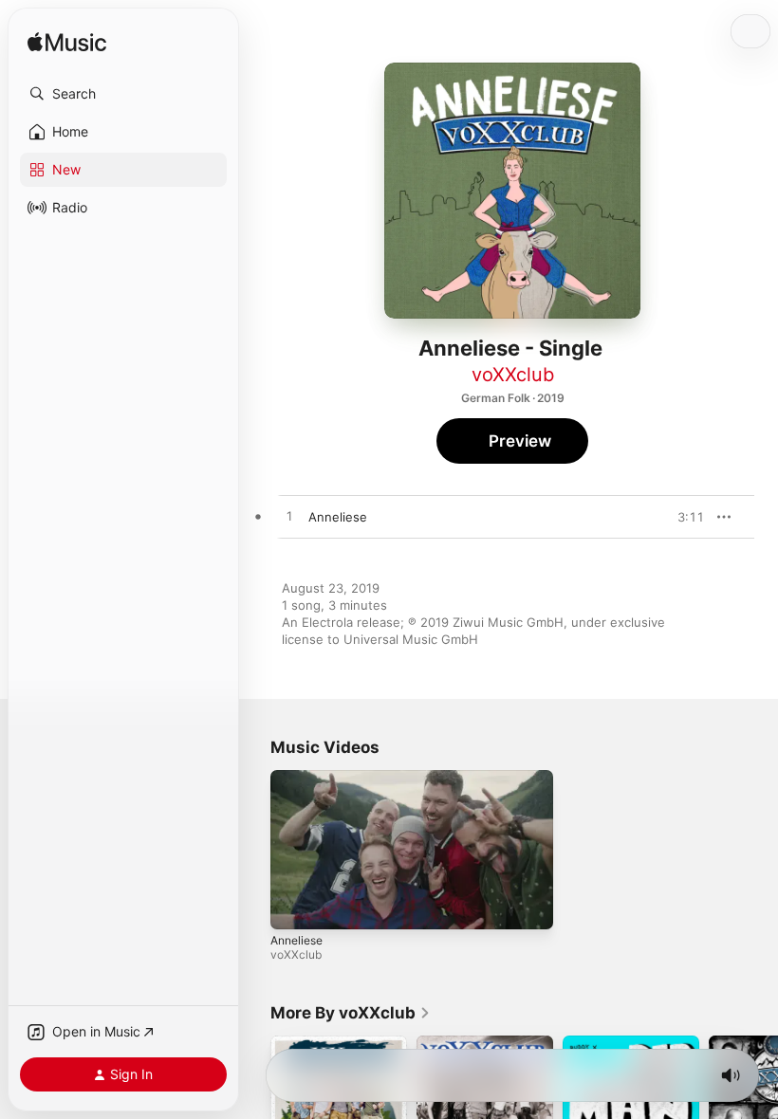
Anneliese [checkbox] (337, 516)
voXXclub (513, 374)
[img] (67, 43)
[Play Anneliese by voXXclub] (289, 516)
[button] (123, 94)
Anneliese (296, 939)
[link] (350, 1012)
